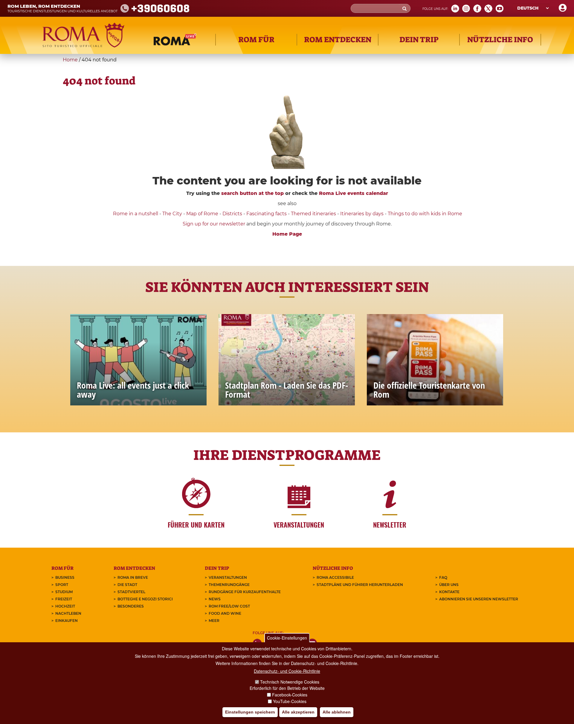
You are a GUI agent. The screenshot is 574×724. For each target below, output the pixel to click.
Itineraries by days (362, 213)
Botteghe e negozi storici (145, 599)
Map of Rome (202, 213)
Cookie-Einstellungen (287, 638)
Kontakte (449, 592)
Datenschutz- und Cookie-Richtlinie (287, 671)
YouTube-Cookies (289, 701)
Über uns (449, 584)
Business (64, 577)
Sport (61, 584)
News (215, 599)
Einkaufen (66, 620)
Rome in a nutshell (135, 213)
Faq (443, 577)
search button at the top (252, 193)
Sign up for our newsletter (214, 224)
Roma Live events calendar (353, 193)
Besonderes (130, 606)
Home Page (287, 234)
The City (172, 213)
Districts (232, 213)
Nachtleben (68, 613)
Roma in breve (132, 577)
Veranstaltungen (228, 577)
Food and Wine (225, 613)
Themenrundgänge (229, 584)
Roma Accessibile (335, 577)
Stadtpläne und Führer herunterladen (360, 584)
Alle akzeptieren (298, 712)
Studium (64, 592)
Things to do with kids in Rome (425, 213)
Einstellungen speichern (250, 712)
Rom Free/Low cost (229, 606)
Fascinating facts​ (266, 213)
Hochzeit (65, 606)
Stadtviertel (131, 592)
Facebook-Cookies (289, 695)
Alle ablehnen (337, 712)
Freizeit (63, 599)
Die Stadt (127, 584)
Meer (214, 620)
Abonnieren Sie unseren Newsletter (478, 599)
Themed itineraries (313, 213)
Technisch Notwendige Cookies (289, 682)
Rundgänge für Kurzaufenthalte (245, 592)
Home (70, 60)
